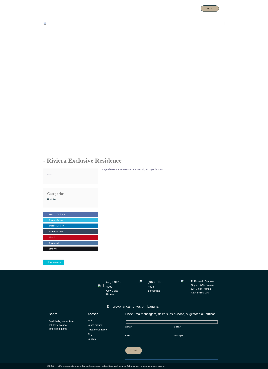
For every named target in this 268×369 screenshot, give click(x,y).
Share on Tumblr (56, 231)
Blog (192, 8)
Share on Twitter (56, 220)
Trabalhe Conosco (97, 329)
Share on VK (54, 243)
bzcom (161, 366)
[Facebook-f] (56, 337)
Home (127, 8)
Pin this (52, 237)
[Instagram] (50, 337)
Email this (53, 248)
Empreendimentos (170, 8)
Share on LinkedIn (56, 225)
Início (90, 320)
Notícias (51, 199)
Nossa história (95, 325)
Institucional (144, 8)
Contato (91, 339)
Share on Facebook (57, 214)
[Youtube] (62, 337)
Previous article (54, 262)
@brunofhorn (133, 366)
